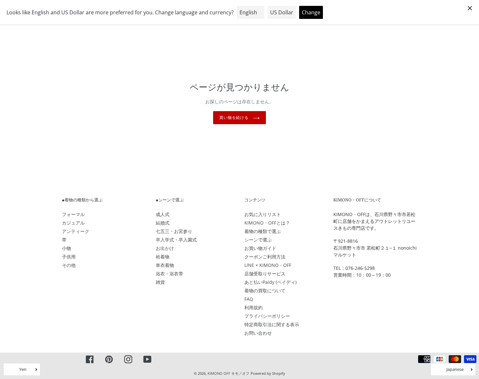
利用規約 (253, 307)
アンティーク (75, 231)
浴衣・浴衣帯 (169, 273)
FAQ (248, 299)
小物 (66, 248)
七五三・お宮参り (174, 231)
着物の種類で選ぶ (262, 231)
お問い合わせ (258, 333)
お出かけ (165, 248)
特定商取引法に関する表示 (271, 324)
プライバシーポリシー (267, 316)
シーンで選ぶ (258, 240)
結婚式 (162, 223)
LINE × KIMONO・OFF (267, 265)
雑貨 (160, 282)
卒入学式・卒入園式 (176, 240)
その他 (69, 265)
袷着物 (162, 257)
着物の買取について (264, 290)
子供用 (69, 257)
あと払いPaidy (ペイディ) (270, 282)
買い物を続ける (234, 117)
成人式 (162, 214)
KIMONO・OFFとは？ (267, 223)
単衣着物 (165, 265)
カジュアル (73, 223)
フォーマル (73, 214)
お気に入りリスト (262, 214)
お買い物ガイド (260, 248)
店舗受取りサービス (264, 273)
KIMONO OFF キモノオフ (228, 373)
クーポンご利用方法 (264, 257)
